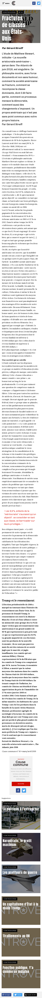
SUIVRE (21, 784)
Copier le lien (31, 995)
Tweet (19, 995)
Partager (7, 995)
